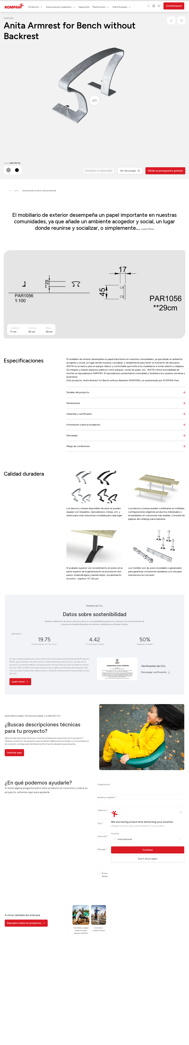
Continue (147, 849)
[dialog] (94, 522)
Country (115, 833)
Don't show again (147, 858)
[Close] (180, 812)
